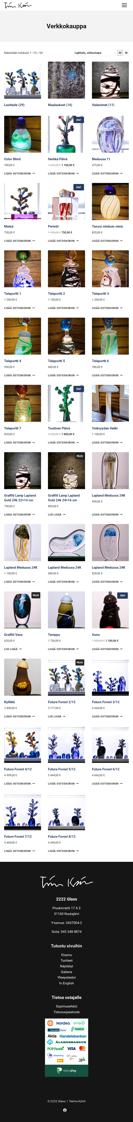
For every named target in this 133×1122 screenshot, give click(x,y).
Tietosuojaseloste (67, 1012)
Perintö (53, 226)
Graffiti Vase (13, 635)
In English (66, 983)
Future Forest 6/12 (105, 769)
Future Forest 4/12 (18, 769)
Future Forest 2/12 (62, 702)
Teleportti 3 (100, 294)
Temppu (54, 635)
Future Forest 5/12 (62, 769)
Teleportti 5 (56, 361)
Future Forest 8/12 (62, 837)
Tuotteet (67, 961)
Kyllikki (9, 702)
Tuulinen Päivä (59, 428)
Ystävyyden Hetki (105, 428)
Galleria (66, 972)
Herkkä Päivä (57, 159)
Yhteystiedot (66, 978)
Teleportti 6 (100, 361)
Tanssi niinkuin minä (107, 226)
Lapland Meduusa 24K (108, 495)
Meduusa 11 (101, 159)
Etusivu (66, 955)
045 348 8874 (71, 932)
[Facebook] (66, 1110)
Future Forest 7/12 (18, 837)
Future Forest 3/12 (105, 702)
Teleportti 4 (12, 361)
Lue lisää (54, 514)
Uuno (96, 635)
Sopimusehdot (66, 1006)
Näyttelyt (66, 966)
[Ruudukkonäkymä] (120, 52)
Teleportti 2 (56, 294)
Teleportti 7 (12, 428)
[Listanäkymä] (126, 52)
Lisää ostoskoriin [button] (17, 173)
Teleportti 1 (12, 294)
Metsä (8, 226)
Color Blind (12, 159)
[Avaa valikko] (124, 5)
